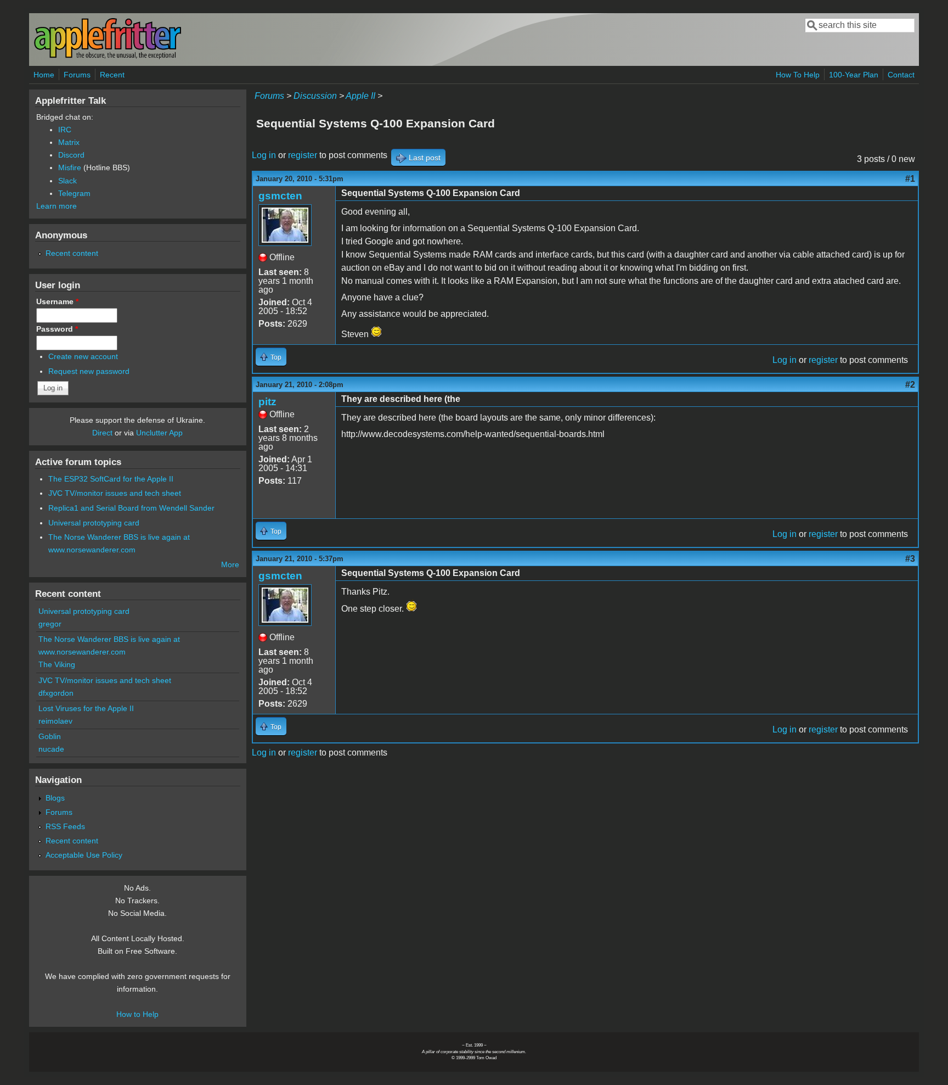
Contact (901, 74)
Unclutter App (159, 432)
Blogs (55, 797)
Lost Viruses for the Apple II (86, 708)
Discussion (315, 95)
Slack (67, 180)
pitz (267, 401)
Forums (77, 74)
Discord (71, 154)
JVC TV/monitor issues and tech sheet (114, 493)
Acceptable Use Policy (84, 855)
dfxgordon (56, 693)
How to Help (137, 1014)
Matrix (69, 142)
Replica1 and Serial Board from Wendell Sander (131, 508)
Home (43, 74)
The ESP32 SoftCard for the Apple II (110, 478)
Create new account (83, 356)
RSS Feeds (65, 826)
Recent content (72, 253)
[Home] (107, 56)
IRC (64, 129)
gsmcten (280, 196)
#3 (910, 558)
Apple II (360, 95)
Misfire (69, 167)
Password (57, 329)
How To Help (798, 74)
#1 (910, 178)
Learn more (56, 206)
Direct (102, 432)
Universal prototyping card (93, 522)
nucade (51, 749)
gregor (49, 623)
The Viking (56, 664)
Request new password (88, 371)
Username (57, 301)
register (302, 155)
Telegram (74, 193)
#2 (910, 384)
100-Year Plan (853, 74)
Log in (264, 155)
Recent (112, 74)
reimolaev (55, 721)
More (230, 564)
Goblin (49, 736)
